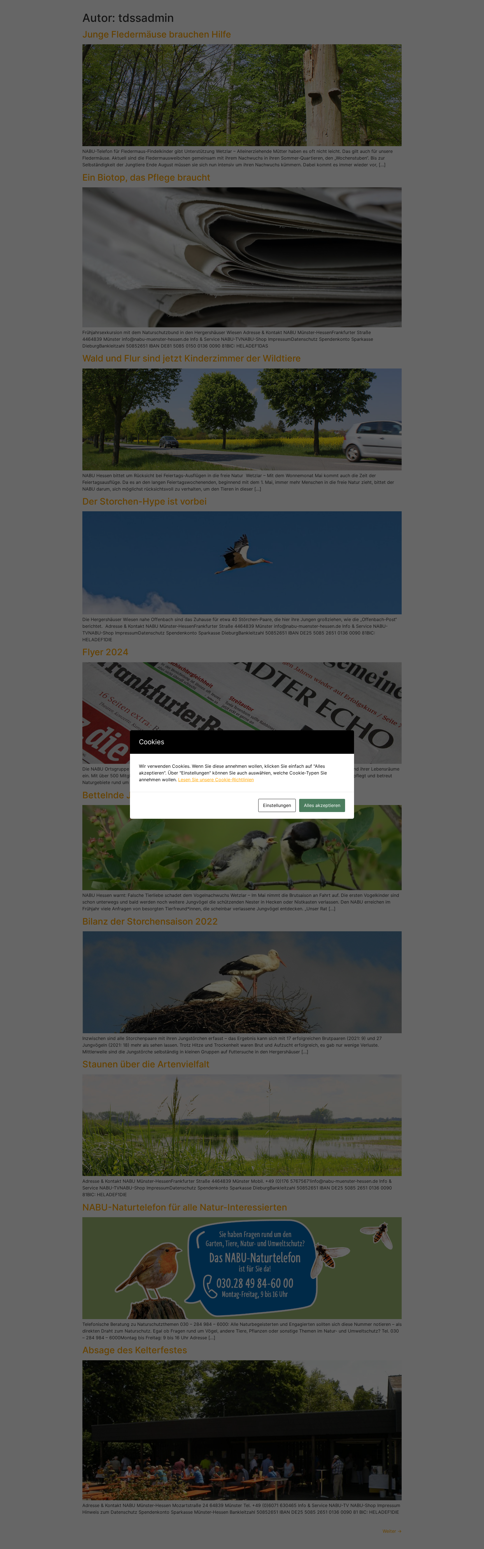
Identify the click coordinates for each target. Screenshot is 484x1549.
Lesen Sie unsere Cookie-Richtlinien (216, 779)
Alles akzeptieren (322, 805)
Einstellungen (277, 805)
